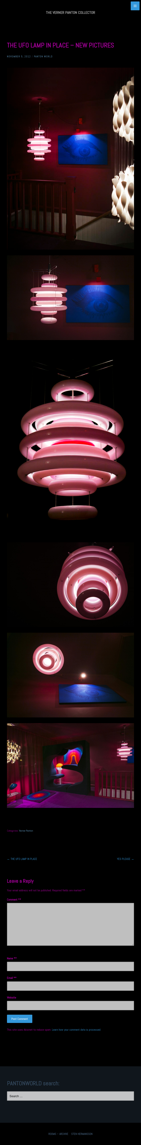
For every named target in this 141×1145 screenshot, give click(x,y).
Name (11, 958)
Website (11, 997)
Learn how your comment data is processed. (76, 1030)
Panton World (43, 56)
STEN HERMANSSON (82, 1134)
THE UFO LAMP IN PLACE (22, 859)
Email (11, 978)
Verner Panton (26, 830)
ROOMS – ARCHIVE (58, 1134)
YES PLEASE (125, 859)
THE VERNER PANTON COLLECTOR (70, 12)
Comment (13, 899)
